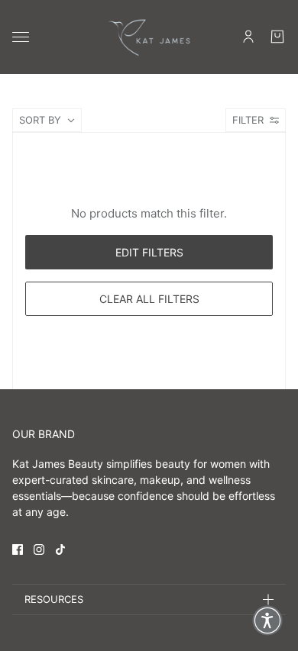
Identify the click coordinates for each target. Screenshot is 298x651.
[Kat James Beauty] (149, 37)
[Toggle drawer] (20, 37)
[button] (267, 620)
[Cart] (277, 36)
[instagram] (39, 549)
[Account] (248, 36)
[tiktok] (60, 549)
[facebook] (17, 549)
